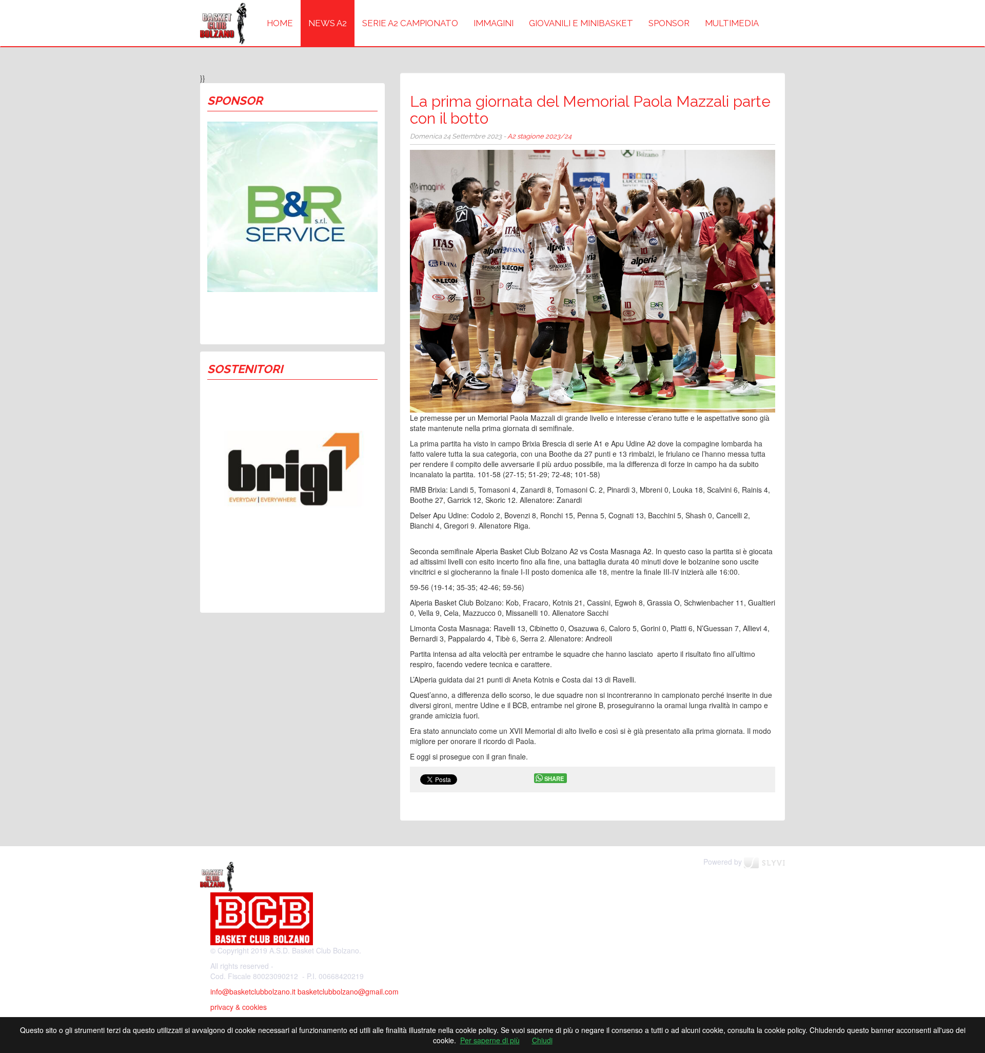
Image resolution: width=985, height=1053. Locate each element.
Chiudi (542, 1040)
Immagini (494, 23)
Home (280, 23)
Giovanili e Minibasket (581, 23)
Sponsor (669, 23)
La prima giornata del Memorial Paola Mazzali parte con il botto (590, 109)
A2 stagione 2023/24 (539, 136)
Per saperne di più (490, 1040)
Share (554, 778)
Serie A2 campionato (410, 23)
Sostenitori (245, 369)
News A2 (327, 23)
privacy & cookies (238, 1007)
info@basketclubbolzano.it (253, 991)
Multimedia (732, 23)
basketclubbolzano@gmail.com (348, 991)
